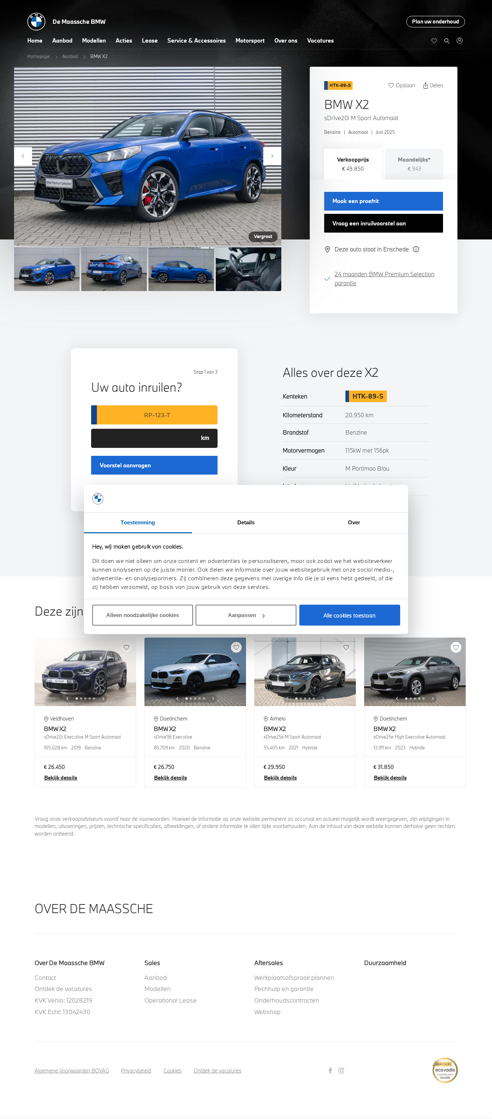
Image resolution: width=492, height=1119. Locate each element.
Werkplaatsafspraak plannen (294, 977)
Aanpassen (242, 615)
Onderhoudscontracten (286, 1000)
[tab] (353, 164)
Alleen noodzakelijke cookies (142, 615)
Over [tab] (354, 522)
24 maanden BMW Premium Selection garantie (384, 278)
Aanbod (62, 40)
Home (35, 40)
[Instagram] (342, 1070)
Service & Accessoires (196, 40)
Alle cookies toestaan (349, 615)
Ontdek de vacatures (63, 988)
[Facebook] (331, 1070)
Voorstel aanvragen (125, 465)
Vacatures (320, 40)
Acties (124, 40)
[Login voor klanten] (459, 40)
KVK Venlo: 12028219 (64, 1000)
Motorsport (250, 40)
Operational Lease (170, 1000)
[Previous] (23, 156)
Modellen (94, 40)
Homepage (38, 56)
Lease (150, 40)
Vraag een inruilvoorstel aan (369, 223)
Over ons (286, 40)
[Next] (272, 156)
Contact (45, 977)
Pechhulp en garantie (284, 988)
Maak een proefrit (355, 200)
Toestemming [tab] (138, 522)
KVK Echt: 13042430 (62, 1012)
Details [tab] (246, 522)
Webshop (267, 1012)
